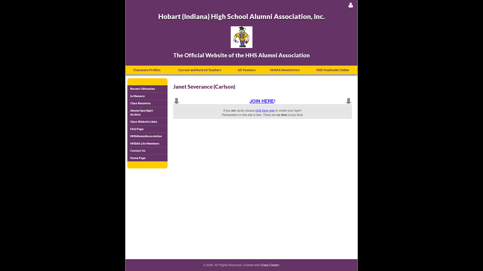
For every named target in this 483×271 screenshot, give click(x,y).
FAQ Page (137, 129)
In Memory (137, 96)
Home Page (138, 158)
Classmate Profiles (147, 70)
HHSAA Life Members (144, 143)
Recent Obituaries (142, 88)
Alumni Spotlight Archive (141, 112)
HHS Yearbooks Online (332, 70)
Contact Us (137, 150)
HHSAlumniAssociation (146, 136)
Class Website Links (143, 121)
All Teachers (247, 70)
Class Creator (270, 265)
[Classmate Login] (351, 5)
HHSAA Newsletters (285, 70)
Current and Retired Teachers (199, 70)
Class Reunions (140, 103)
